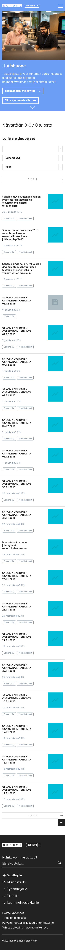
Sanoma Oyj (13, 158)
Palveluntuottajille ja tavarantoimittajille (28, 922)
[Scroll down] (32, 107)
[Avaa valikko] (60, 6)
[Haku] (60, 863)
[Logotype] (12, 845)
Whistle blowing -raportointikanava (25, 927)
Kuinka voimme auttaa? (19, 857)
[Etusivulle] (12, 5)
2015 (9, 167)
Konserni (31, 6)
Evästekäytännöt (13, 913)
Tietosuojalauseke (14, 918)
